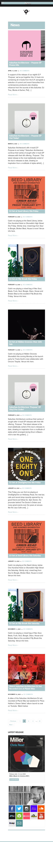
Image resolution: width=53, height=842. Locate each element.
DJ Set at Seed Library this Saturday (25, 556)
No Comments (24, 71)
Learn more (14, 779)
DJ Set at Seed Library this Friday (23, 211)
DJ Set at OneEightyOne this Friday (25, 483)
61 (40, 721)
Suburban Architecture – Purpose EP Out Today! (25, 137)
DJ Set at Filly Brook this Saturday (24, 623)
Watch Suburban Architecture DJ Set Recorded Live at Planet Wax (25, 687)
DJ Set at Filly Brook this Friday (23, 279)
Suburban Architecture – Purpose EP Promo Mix (25, 64)
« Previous (12, 721)
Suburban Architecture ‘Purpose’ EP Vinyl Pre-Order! (25, 408)
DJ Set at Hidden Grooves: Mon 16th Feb (25, 343)
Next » (11, 725)
